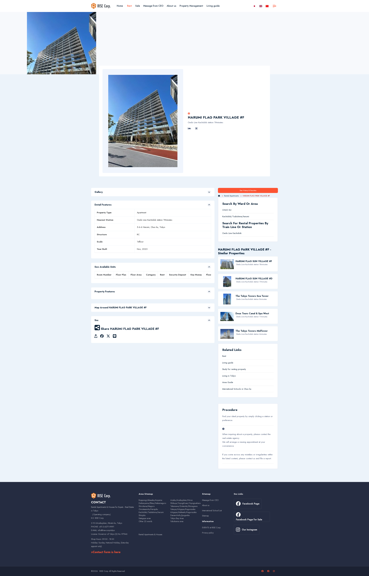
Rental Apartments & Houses (150, 534)
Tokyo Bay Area (177, 518)
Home (120, 5)
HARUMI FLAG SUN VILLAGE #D (254, 278)
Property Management (191, 5)
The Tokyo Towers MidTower (252, 331)
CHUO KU (226, 210)
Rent (129, 5)
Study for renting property (234, 369)
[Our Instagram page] (274, 571)
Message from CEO (153, 5)
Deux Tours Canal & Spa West (252, 313)
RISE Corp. (103, 571)
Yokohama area (176, 521)
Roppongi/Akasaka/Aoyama (150, 500)
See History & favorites (248, 190)
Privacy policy (208, 532)
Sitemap (205, 515)
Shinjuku (142, 515)
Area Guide (227, 382)
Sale (137, 5)
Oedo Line (227, 233)
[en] (261, 5)
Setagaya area (145, 518)
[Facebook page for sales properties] (268, 571)
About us (171, 5)
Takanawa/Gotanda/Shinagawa (183, 506)
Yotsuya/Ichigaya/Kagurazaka (182, 509)
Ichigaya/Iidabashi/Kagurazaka (183, 512)
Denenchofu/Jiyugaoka (180, 515)
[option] (61, 58)
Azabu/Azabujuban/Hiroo (181, 500)
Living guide (213, 5)
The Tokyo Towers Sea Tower (252, 296)
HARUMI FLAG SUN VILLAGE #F (254, 261)
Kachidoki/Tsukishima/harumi (235, 216)
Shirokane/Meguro (147, 506)
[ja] (254, 5)
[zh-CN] (267, 5)
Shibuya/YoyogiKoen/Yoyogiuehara (185, 503)
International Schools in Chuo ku (236, 389)
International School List (212, 510)
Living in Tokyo (229, 375)
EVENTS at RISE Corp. (211, 527)
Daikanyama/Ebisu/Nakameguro (152, 503)
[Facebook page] (262, 571)
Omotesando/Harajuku (148, 509)
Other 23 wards (145, 521)
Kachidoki (237, 233)
